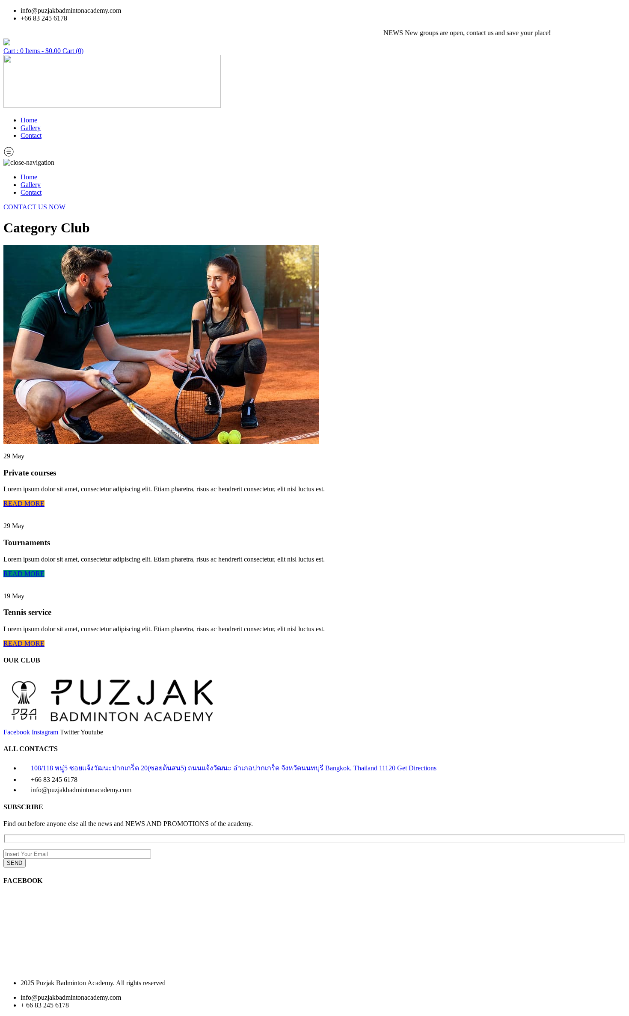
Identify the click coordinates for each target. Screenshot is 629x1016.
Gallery (31, 127)
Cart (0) (72, 50)
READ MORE (24, 503)
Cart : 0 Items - (32, 50)
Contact (31, 135)
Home (29, 120)
